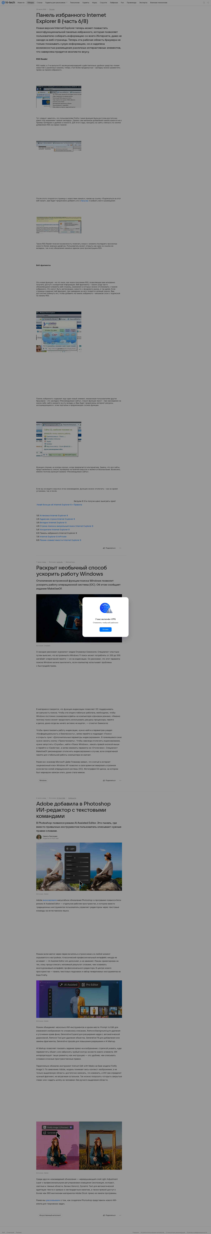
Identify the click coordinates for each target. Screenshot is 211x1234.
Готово (105, 629)
